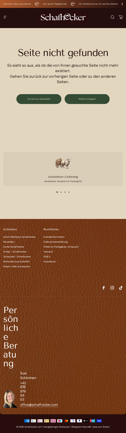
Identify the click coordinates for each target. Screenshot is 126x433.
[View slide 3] (65, 192)
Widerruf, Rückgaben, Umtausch (61, 246)
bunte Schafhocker (13, 246)
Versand (48, 251)
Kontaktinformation (53, 237)
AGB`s (46, 256)
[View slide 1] (57, 192)
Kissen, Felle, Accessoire (16, 266)
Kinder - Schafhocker (15, 251)
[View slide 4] (69, 192)
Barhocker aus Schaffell (16, 261)
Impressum (49, 261)
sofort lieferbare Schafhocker (19, 237)
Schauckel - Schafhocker (17, 256)
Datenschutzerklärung (55, 241)
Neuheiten (8, 241)
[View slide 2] (61, 192)
